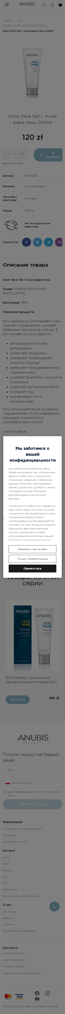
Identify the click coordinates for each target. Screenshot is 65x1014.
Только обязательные (32, 558)
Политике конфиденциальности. (30, 539)
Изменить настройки (32, 549)
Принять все (32, 568)
